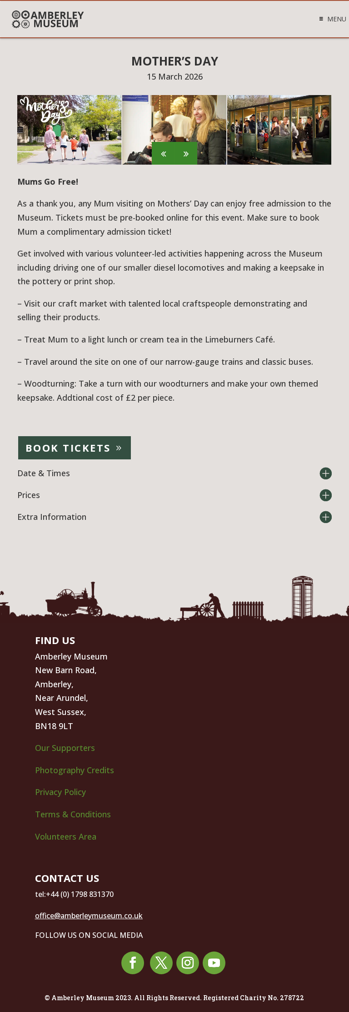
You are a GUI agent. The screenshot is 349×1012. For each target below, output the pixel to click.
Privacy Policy (61, 791)
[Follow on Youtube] (214, 963)
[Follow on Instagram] (187, 963)
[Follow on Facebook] (132, 963)
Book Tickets (68, 447)
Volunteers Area (65, 836)
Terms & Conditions (73, 814)
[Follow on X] (161, 963)
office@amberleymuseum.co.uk (89, 916)
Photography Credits (74, 770)
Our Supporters (65, 747)
